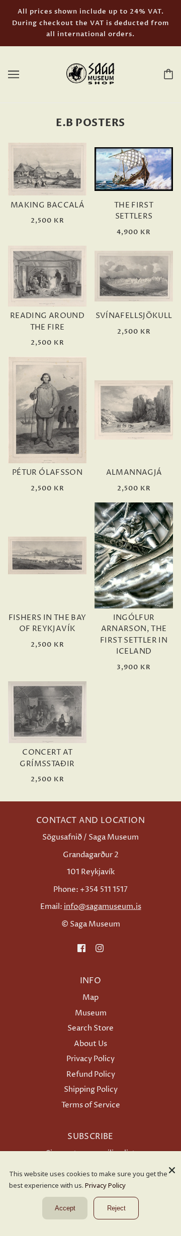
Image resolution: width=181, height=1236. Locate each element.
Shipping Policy (91, 1089)
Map (90, 997)
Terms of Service (90, 1105)
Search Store (90, 1028)
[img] (81, 948)
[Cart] (166, 73)
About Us (90, 1044)
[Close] (172, 1166)
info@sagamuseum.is (102, 906)
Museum (91, 1013)
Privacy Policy (90, 1059)
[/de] (90, 73)
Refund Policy (90, 1074)
